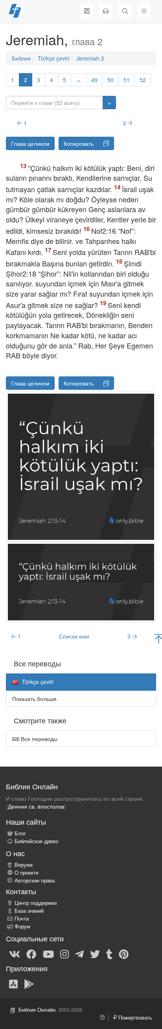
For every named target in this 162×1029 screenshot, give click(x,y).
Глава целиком (30, 143)
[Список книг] (87, 10)
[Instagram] (64, 953)
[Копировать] (106, 143)
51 (126, 80)
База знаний (29, 910)
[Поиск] (125, 10)
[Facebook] (31, 953)
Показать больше (34, 699)
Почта (22, 918)
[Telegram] (79, 953)
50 (110, 80)
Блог (20, 833)
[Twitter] (95, 953)
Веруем (24, 864)
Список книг (74, 636)
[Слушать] (105, 10)
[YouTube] (48, 953)
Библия (21, 58)
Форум (22, 926)
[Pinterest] (124, 953)
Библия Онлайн (36, 1009)
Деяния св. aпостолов (36, 806)
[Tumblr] (109, 953)
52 (143, 80)
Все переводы (38, 739)
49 (94, 80)
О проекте (27, 872)
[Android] (29, 983)
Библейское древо (36, 841)
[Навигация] (144, 10)
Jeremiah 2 (90, 58)
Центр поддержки (36, 902)
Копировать (79, 143)
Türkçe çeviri (53, 58)
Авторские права (35, 880)
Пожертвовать (134, 1017)
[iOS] (13, 983)
